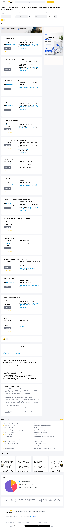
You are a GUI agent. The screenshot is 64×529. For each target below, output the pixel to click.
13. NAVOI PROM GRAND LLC (10, 278)
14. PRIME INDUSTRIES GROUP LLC (12, 297)
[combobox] (58, 2)
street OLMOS (28, 208)
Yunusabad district (26, 45)
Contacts (30, 511)
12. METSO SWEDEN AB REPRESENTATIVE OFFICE (15, 259)
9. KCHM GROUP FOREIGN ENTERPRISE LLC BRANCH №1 (17, 199)
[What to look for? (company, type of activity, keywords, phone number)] (17, 2)
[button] (11, 51)
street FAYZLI (27, 149)
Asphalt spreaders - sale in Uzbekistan (9, 349)
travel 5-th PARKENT (35, 244)
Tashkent (20, 45)
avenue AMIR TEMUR (35, 285)
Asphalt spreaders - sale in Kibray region (9, 353)
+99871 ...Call (7, 69)
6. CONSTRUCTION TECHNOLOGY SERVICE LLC (15, 140)
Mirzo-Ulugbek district (27, 87)
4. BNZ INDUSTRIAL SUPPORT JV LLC (12, 100)
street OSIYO (33, 45)
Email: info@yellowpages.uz (11, 516)
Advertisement (35, 511)
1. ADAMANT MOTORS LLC (10, 38)
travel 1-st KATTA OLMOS (30, 127)
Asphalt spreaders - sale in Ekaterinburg (21, 349)
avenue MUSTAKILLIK (32, 325)
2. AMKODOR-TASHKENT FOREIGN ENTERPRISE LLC (16, 59)
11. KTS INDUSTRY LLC (9, 238)
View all (61, 419)
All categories (16, 511)
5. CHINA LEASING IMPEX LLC (11, 120)
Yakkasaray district (26, 106)
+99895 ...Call (7, 167)
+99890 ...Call (7, 88)
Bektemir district (21, 208)
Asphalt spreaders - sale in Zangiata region (33, 349)
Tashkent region (34, 44)
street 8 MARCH (32, 68)
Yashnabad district (26, 185)
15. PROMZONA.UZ (8, 318)
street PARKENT (35, 87)
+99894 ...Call (7, 145)
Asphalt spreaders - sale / (13, 23)
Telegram (33, 516)
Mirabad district (26, 68)
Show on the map (22, 48)
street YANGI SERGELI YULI (30, 228)
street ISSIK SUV (34, 185)
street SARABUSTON (35, 106)
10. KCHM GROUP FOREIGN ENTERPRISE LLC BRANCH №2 (17, 218)
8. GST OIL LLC (7, 178)
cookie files (18, 525)
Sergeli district (21, 127)
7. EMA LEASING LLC (8, 159)
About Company (23, 511)
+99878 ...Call (7, 48)
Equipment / (5, 23)
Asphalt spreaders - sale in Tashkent (21, 353)
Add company (50, 2)
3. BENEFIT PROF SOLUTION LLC (11, 80)
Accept (37, 525)
